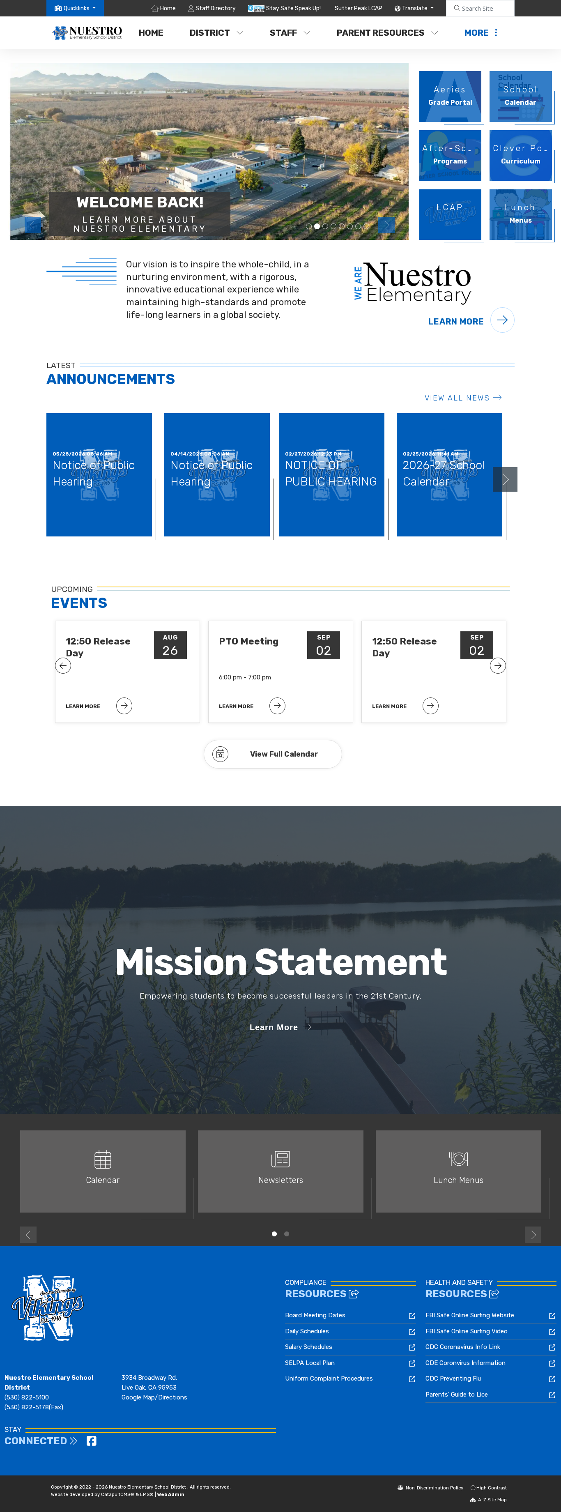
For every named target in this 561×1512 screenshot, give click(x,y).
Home (168, 8)
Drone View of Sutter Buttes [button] (342, 227)
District (210, 33)
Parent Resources (381, 33)
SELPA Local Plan (310, 1363)
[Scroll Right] (498, 666)
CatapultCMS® (117, 1494)
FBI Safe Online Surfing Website (469, 1315)
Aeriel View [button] (317, 227)
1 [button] (274, 1234)
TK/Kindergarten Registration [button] (309, 227)
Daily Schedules (307, 1331)
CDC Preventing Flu (453, 1378)
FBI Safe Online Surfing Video (466, 1331)
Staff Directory (215, 8)
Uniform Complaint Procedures (329, 1378)
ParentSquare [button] (350, 227)
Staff (283, 33)
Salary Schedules (308, 1347)
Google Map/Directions (154, 1397)
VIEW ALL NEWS (457, 398)
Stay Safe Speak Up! (293, 8)
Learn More (457, 322)
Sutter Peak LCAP (358, 8)
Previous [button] (33, 225)
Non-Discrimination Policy (434, 1488)
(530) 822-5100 (27, 1397)
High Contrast (491, 1488)
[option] (209, 151)
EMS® (147, 1494)
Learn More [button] (274, 1027)
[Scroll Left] (63, 666)
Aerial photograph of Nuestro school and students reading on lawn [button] (358, 227)
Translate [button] (415, 8)
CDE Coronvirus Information (465, 1363)
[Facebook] (92, 1443)
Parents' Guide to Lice (456, 1394)
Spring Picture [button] (325, 227)
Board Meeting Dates (315, 1315)
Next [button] (386, 225)
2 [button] (287, 1234)
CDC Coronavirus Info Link (462, 1347)
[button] (80, 8)
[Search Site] (480, 8)
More (476, 33)
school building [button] (333, 227)
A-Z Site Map (492, 1500)
